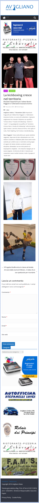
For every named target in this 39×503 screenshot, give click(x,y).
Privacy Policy (6, 497)
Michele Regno (20, 107)
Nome (4, 317)
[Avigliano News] (4, 18)
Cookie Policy (16, 497)
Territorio (12, 91)
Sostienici (5, 482)
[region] (19, 28)
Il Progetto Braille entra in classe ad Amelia (17, 267)
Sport (5, 91)
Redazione (13, 482)
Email (4, 326)
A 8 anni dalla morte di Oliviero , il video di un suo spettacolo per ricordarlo (20, 271)
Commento (6, 292)
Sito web (5, 335)
